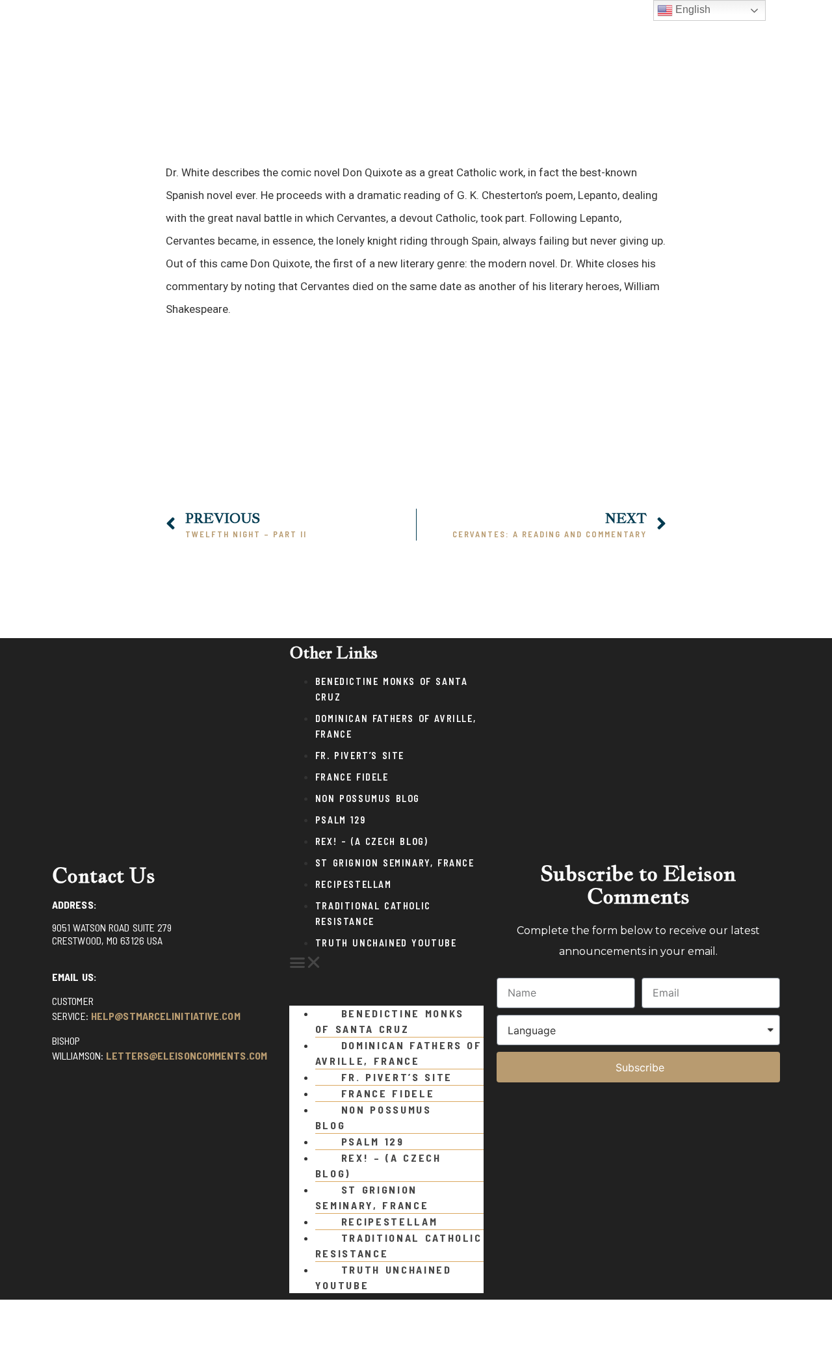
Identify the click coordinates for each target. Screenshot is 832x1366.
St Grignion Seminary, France (394, 862)
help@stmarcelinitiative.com (165, 1016)
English (691, 9)
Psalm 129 (340, 819)
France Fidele (352, 777)
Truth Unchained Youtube (386, 942)
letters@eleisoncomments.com (186, 1055)
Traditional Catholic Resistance (398, 1245)
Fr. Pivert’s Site (359, 755)
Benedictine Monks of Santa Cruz (389, 1021)
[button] (416, 484)
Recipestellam (353, 884)
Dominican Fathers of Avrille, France (398, 1053)
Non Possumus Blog (367, 798)
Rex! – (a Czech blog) (371, 841)
